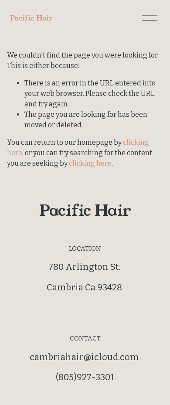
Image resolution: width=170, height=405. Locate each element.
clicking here (90, 163)
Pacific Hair (31, 18)
